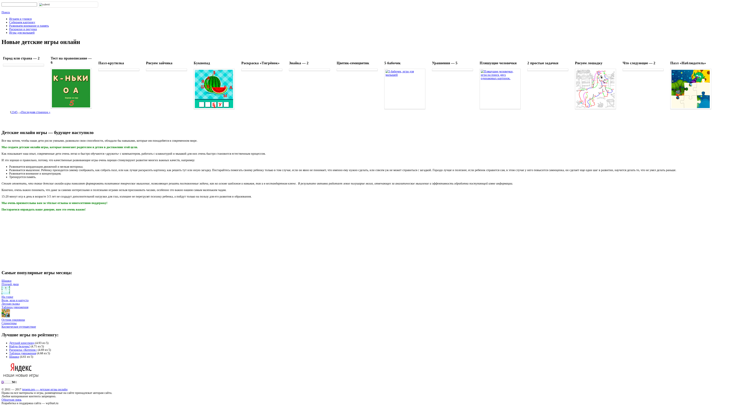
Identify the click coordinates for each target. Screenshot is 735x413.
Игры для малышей (22, 32)
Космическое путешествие (19, 326)
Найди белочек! (19, 346)
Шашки (6, 280)
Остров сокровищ (13, 319)
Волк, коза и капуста (15, 300)
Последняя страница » (35, 112)
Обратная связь (11, 399)
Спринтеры (9, 323)
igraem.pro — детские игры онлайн (45, 389)
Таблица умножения (15, 307)
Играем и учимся (20, 18)
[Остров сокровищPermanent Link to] (6, 316)
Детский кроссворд (21, 343)
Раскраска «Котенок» (23, 349)
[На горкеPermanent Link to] (6, 293)
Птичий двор (10, 284)
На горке (7, 296)
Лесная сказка (11, 303)
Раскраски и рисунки (23, 29)
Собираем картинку (22, 22)
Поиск (6, 12)
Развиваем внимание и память (29, 25)
